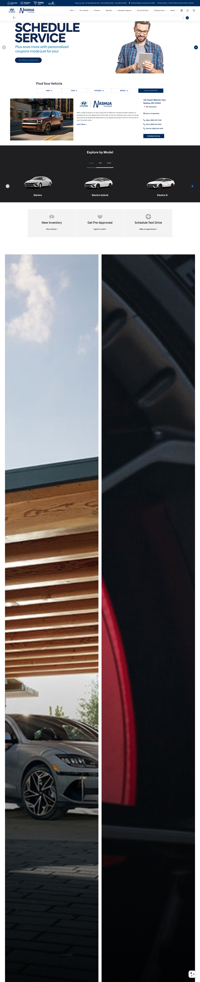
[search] (194, 10)
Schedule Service (153, 136)
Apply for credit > (100, 229)
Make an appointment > (148, 229)
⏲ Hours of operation (151, 113)
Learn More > (82, 124)
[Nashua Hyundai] (24, 10)
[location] (129, 3)
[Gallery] (100, 47)
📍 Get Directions (150, 107)
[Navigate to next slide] (198, 47)
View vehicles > (52, 229)
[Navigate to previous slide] (1, 47)
